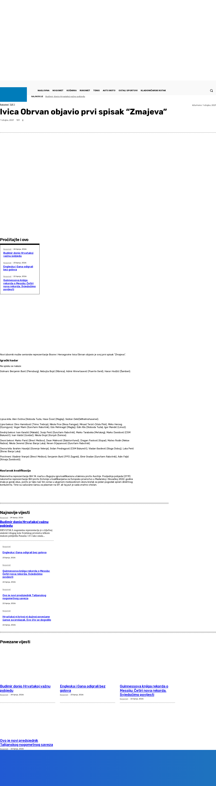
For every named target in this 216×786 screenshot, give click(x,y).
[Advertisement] (67, 330)
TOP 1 (12, 105)
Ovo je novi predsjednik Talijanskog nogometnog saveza (24, 597)
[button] (211, 90)
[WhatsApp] (199, 125)
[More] (210, 125)
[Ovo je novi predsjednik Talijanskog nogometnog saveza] (27, 718)
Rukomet (4, 105)
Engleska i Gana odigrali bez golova (24, 552)
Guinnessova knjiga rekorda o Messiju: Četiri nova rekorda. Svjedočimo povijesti (19, 285)
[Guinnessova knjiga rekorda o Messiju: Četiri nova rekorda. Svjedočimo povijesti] (147, 664)
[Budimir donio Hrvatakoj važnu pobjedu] (27, 664)
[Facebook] (176, 125)
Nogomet (7, 249)
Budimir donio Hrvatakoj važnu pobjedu (65, 96)
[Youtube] (57, 779)
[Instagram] (40, 779)
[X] (187, 125)
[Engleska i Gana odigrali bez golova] (87, 664)
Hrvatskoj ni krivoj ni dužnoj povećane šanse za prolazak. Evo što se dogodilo (27, 618)
